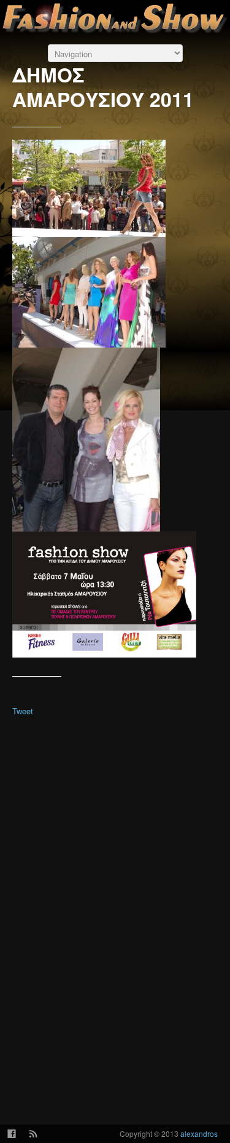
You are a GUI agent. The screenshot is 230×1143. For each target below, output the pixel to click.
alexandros (199, 1133)
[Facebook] (11, 1134)
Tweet (22, 711)
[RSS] (33, 1134)
